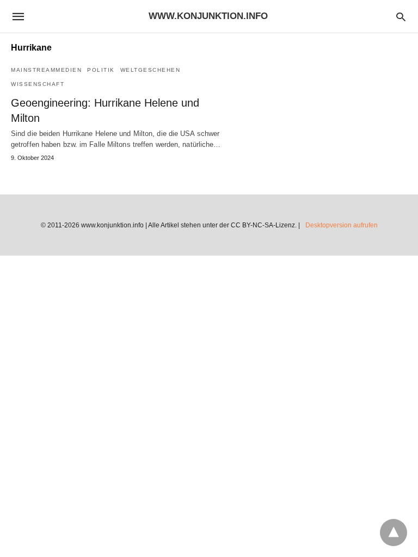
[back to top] (393, 532)
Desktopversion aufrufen (341, 225)
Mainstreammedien (46, 70)
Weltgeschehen (150, 70)
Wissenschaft (37, 84)
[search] (401, 16)
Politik (101, 70)
